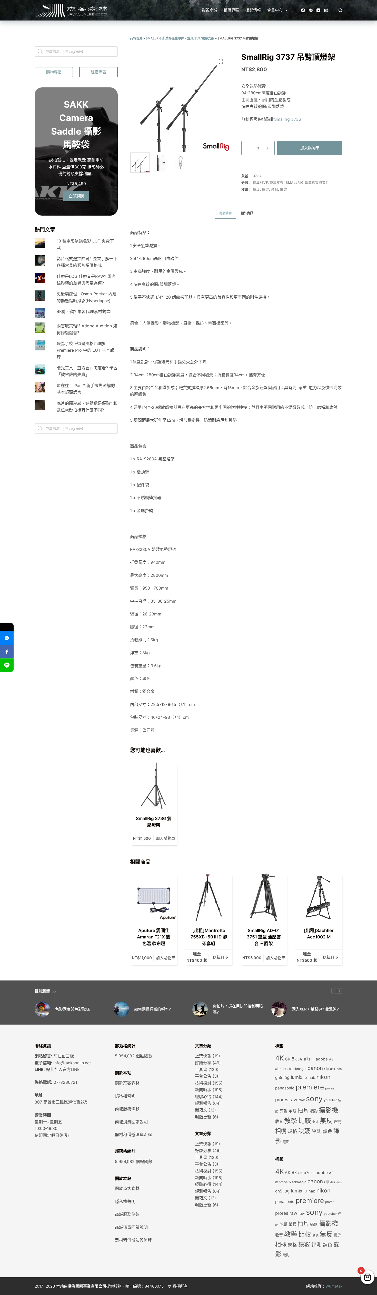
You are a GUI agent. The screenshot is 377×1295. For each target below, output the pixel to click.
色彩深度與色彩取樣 (72, 1009)
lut (305, 1078)
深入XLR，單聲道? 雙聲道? (315, 1009)
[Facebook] (303, 10)
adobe (322, 1059)
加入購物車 (310, 147)
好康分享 (203, 1062)
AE (331, 1059)
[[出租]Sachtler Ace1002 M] (319, 897)
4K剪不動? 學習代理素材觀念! (84, 311)
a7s (300, 1059)
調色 (327, 1131)
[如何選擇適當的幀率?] (121, 1009)
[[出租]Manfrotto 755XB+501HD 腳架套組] (209, 897)
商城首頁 (136, 38)
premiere (310, 1087)
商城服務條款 (127, 1108)
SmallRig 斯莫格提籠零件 (165, 38)
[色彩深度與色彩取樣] (42, 1009)
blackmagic (297, 1069)
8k (294, 1058)
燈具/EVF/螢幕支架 (200, 38)
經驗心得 (203, 1096)
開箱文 (201, 1109)
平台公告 (203, 1076)
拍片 (303, 1110)
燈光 (338, 1121)
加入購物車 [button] (165, 838)
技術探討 (203, 1083)
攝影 (314, 1111)
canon (315, 1068)
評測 (316, 1131)
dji (326, 1068)
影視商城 (209, 10)
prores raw (286, 1099)
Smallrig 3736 (287, 119)
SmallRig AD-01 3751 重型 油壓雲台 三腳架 (264, 937)
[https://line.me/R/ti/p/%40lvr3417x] (7, 665)
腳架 (283, 189)
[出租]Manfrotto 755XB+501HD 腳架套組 (209, 937)
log (286, 1077)
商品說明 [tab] (225, 213)
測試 (315, 1122)
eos (339, 1069)
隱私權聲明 (125, 1095)
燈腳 (274, 189)
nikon (323, 1077)
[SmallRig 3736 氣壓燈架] (153, 785)
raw (302, 1100)
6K (287, 1059)
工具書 (201, 1069)
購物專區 (54, 71)
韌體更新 (203, 1116)
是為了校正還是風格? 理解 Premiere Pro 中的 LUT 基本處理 (85, 350)
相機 (280, 1130)
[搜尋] (340, 10)
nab (312, 1077)
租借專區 (231, 10)
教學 (290, 1121)
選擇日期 (220, 957)
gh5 (278, 1077)
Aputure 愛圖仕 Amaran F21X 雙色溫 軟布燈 (153, 937)
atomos (281, 1069)
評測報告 (203, 1103)
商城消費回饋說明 (131, 1121)
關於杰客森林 (127, 1082)
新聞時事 (203, 1089)
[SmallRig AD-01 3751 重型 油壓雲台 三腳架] (263, 897)
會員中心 (275, 10)
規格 (292, 1131)
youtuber (330, 1100)
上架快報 (203, 1055)
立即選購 (76, 196)
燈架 (265, 189)
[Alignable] (326, 10)
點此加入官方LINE (63, 1069)
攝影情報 (253, 10)
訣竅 (304, 1131)
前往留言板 (63, 1055)
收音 (279, 1121)
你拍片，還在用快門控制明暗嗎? (238, 1009)
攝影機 (328, 1110)
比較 (304, 1121)
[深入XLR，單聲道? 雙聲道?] (279, 1009)
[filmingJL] (7, 638)
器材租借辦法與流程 (133, 1134)
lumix (296, 1077)
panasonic (284, 1088)
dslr (332, 1069)
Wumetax (333, 1286)
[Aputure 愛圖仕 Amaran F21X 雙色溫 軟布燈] (153, 897)
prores (329, 1088)
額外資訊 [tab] (247, 213)
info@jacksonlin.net (72, 1062)
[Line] (311, 10)
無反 (326, 1121)
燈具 (256, 189)
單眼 (292, 1111)
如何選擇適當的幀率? (152, 1009)
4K (279, 1058)
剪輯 (283, 1111)
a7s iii (309, 1059)
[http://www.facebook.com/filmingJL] (7, 652)
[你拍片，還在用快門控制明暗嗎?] (200, 1009)
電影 (286, 1142)
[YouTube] (318, 10)
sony (314, 1098)
